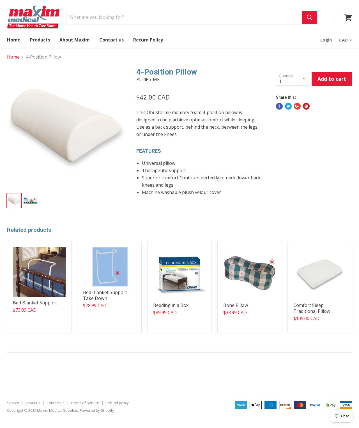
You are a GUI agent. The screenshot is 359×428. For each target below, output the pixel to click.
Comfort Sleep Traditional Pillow (311, 308)
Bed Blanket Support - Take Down (106, 295)
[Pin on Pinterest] (306, 106)
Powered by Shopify (97, 410)
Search (13, 402)
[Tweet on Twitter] (288, 106)
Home (13, 40)
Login (326, 40)
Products (40, 40)
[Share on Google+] (297, 106)
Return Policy (148, 40)
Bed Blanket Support (35, 303)
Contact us (111, 40)
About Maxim (74, 40)
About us (32, 402)
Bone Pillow (235, 305)
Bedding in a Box (170, 305)
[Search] (309, 17)
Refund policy (117, 402)
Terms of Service (85, 402)
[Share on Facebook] (279, 106)
